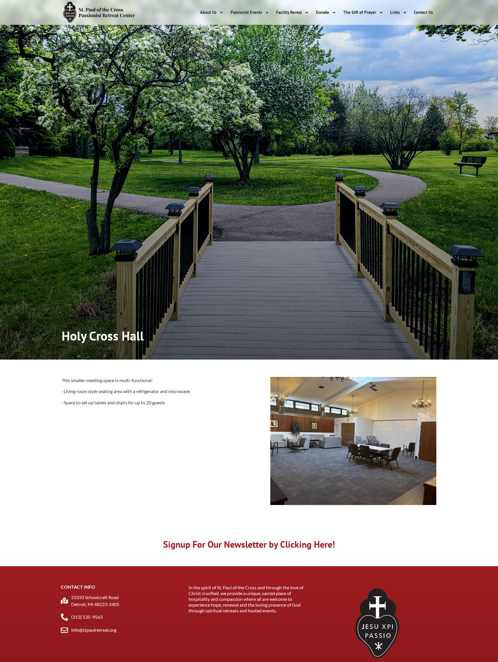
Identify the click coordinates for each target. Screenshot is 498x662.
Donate (322, 12)
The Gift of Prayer (359, 12)
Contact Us (423, 12)
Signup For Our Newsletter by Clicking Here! (249, 544)
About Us (208, 12)
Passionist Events (246, 12)
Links (395, 12)
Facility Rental (289, 12)
